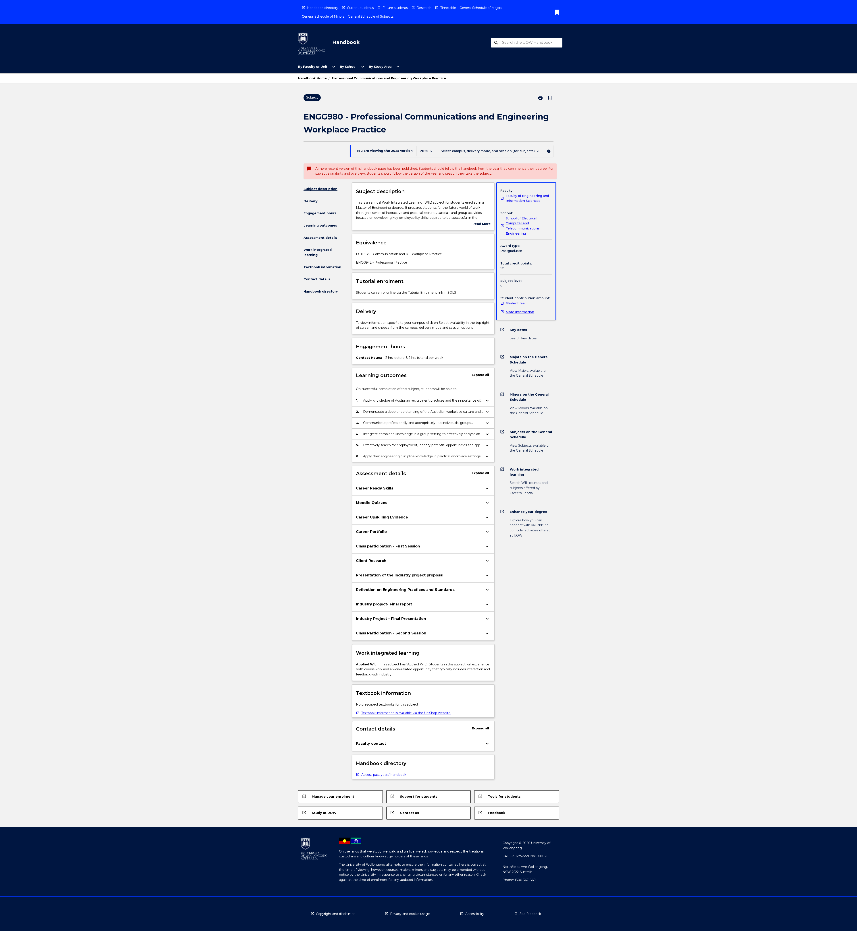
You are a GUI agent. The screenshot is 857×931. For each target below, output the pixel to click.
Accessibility (474, 914)
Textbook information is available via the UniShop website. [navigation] (406, 713)
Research (424, 8)
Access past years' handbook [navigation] (383, 775)
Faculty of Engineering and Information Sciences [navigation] (527, 198)
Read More (481, 224)
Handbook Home (312, 78)
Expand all (480, 375)
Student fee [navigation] (515, 303)
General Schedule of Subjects (370, 16)
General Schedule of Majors (481, 8)
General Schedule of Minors (323, 16)
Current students (360, 8)
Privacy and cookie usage (410, 914)
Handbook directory (322, 8)
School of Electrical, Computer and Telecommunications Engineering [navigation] (523, 225)
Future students (395, 8)
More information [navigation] (520, 312)
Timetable (448, 8)
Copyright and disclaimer (335, 914)
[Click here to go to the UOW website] (311, 44)
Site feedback (530, 914)
